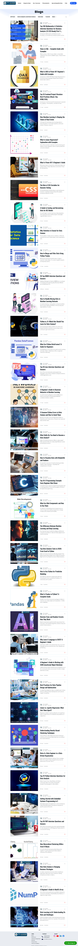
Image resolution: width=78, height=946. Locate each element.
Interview (40, 16)
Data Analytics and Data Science (26, 16)
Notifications (14, 34)
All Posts (12, 16)
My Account (14, 30)
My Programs (14, 26)
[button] (66, 17)
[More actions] (65, 23)
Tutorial (47, 16)
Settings (13, 38)
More (53, 16)
